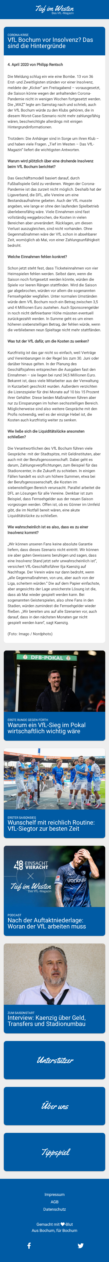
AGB (55, 1201)
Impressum (55, 1194)
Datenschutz (54, 1209)
